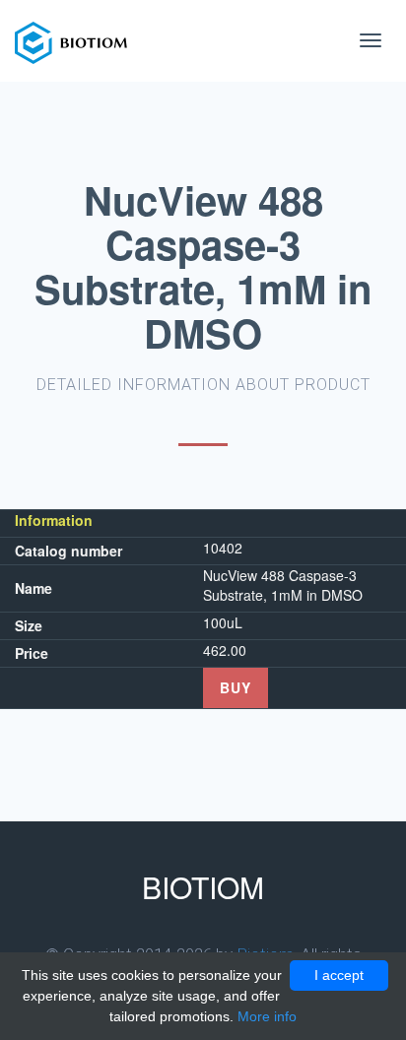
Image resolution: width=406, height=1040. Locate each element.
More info (267, 1016)
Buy (235, 687)
